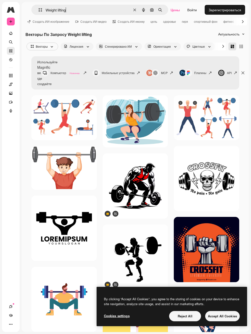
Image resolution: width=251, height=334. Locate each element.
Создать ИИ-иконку (131, 21)
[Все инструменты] (11, 75)
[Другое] (11, 324)
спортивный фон (205, 21)
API (229, 73)
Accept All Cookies (222, 316)
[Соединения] (11, 307)
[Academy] (11, 315)
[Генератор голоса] (11, 111)
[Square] (241, 46)
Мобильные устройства (118, 73)
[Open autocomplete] (38, 10)
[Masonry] (232, 46)
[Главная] (11, 33)
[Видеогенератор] (11, 102)
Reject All (185, 316)
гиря (185, 21)
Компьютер (65, 73)
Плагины (200, 73)
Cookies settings (117, 315)
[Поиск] (11, 42)
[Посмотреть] (11, 60)
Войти (192, 9)
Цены (175, 9)
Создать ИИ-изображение (51, 21)
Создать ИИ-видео (93, 21)
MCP (164, 73)
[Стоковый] (11, 51)
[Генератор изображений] (11, 93)
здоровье (169, 21)
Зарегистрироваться (225, 9)
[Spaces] (11, 84)
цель (154, 21)
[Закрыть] (243, 73)
